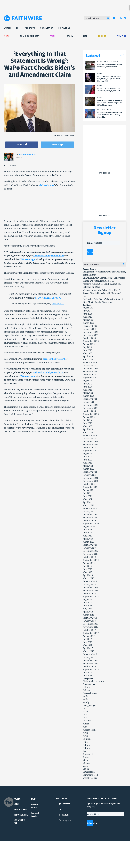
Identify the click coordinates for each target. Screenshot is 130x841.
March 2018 (88, 615)
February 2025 (90, 362)
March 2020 (88, 542)
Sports (86, 757)
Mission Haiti (89, 730)
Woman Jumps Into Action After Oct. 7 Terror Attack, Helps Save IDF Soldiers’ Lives (102, 293)
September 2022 (91, 450)
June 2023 (87, 423)
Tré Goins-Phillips (27, 154)
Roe (84, 751)
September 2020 (91, 523)
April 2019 (88, 575)
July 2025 (87, 347)
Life (85, 36)
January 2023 (89, 438)
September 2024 (91, 377)
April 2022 (88, 466)
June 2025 (87, 350)
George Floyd (89, 705)
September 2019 (91, 560)
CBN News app (27, 259)
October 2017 (89, 630)
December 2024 (90, 368)
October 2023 (89, 411)
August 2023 (89, 417)
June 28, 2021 (58, 304)
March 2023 (88, 432)
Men (85, 727)
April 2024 (88, 393)
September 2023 (91, 414)
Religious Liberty (29, 36)
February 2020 (90, 545)
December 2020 (90, 514)
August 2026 (89, 308)
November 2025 (90, 335)
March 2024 (88, 396)
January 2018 (89, 621)
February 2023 (90, 435)
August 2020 (89, 526)
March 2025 (88, 359)
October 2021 (89, 484)
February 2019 (90, 581)
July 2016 (87, 672)
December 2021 (90, 478)
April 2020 (88, 539)
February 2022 (90, 472)
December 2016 (90, 660)
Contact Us (64, 28)
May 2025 (87, 353)
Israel (69, 36)
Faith (52, 36)
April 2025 (88, 356)
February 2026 (90, 326)
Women (86, 763)
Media (86, 724)
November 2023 (90, 408)
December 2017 (90, 624)
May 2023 (87, 426)
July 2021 (87, 493)
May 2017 (87, 645)
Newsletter (46, 28)
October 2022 (89, 447)
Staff (33, 799)
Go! (17, 28)
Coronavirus (89, 684)
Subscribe (90, 252)
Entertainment (90, 693)
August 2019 (89, 563)
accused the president (54, 359)
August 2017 (89, 636)
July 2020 (87, 529)
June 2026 (87, 314)
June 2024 (87, 387)
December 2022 (90, 441)
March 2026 (88, 323)
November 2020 (90, 517)
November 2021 (90, 481)
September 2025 (91, 341)
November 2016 (90, 663)
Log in (86, 769)
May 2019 (87, 572)
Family (86, 702)
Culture (86, 690)
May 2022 (87, 463)
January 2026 (89, 329)
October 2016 (89, 666)
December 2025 (90, 332)
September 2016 (91, 669)
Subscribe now (46, 185)
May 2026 (87, 317)
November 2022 (90, 444)
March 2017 (88, 651)
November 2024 (90, 371)
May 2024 (87, 390)
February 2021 (90, 508)
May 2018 (87, 609)
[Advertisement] (106, 155)
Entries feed (89, 772)
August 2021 (89, 490)
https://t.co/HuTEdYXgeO (48, 297)
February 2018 (90, 618)
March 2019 (88, 578)
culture (86, 687)
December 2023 (90, 405)
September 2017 (91, 633)
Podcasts (30, 28)
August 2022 (89, 453)
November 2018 (90, 590)
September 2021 (91, 487)
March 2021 (88, 505)
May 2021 (87, 499)
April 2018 (88, 612)
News (7, 36)
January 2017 (89, 657)
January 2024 (89, 402)
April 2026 (88, 320)
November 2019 (90, 554)
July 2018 (87, 602)
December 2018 (90, 587)
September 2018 (91, 596)
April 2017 (88, 648)
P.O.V (85, 742)
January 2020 (89, 548)
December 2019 (90, 551)
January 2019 (89, 584)
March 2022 (88, 469)
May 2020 (87, 536)
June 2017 (87, 642)
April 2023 (88, 429)
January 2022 (89, 475)
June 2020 (87, 533)
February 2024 (90, 399)
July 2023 (87, 420)
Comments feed (90, 775)
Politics (121, 36)
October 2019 (89, 557)
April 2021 (88, 502)
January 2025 (89, 365)
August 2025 (89, 344)
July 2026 (87, 311)
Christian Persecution (93, 681)
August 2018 (89, 599)
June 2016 (87, 675)
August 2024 (89, 381)
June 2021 (87, 496)
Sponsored (88, 754)
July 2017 (87, 639)
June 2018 (87, 605)
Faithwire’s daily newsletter (48, 255)
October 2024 (89, 374)
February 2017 (90, 654)
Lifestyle (87, 721)
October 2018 (89, 593)
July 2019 (87, 566)
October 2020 (89, 520)
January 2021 (89, 511)
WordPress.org (90, 778)
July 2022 (87, 457)
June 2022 (87, 460)
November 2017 (90, 627)
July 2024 (87, 384)
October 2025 (89, 338)
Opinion (102, 36)
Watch (7, 28)
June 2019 (87, 569)
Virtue (86, 760)
